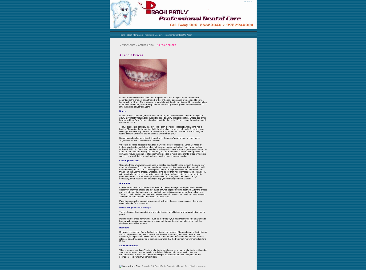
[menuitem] (122, 35)
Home (122, 35)
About (189, 35)
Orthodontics (146, 45)
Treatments (149, 35)
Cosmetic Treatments (165, 35)
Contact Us (180, 35)
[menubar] (155, 35)
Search (248, 1)
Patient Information (134, 35)
